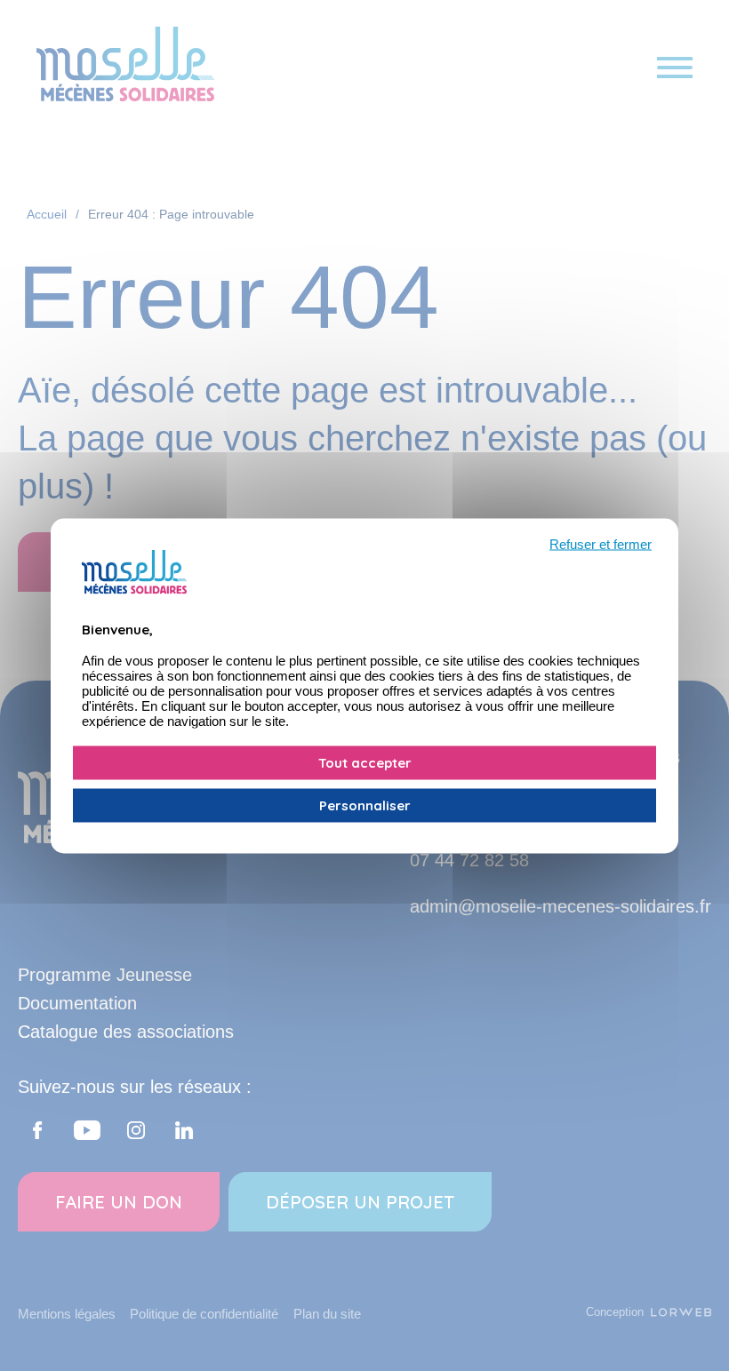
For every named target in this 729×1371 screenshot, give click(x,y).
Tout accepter (365, 761)
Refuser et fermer (600, 543)
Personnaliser (365, 804)
